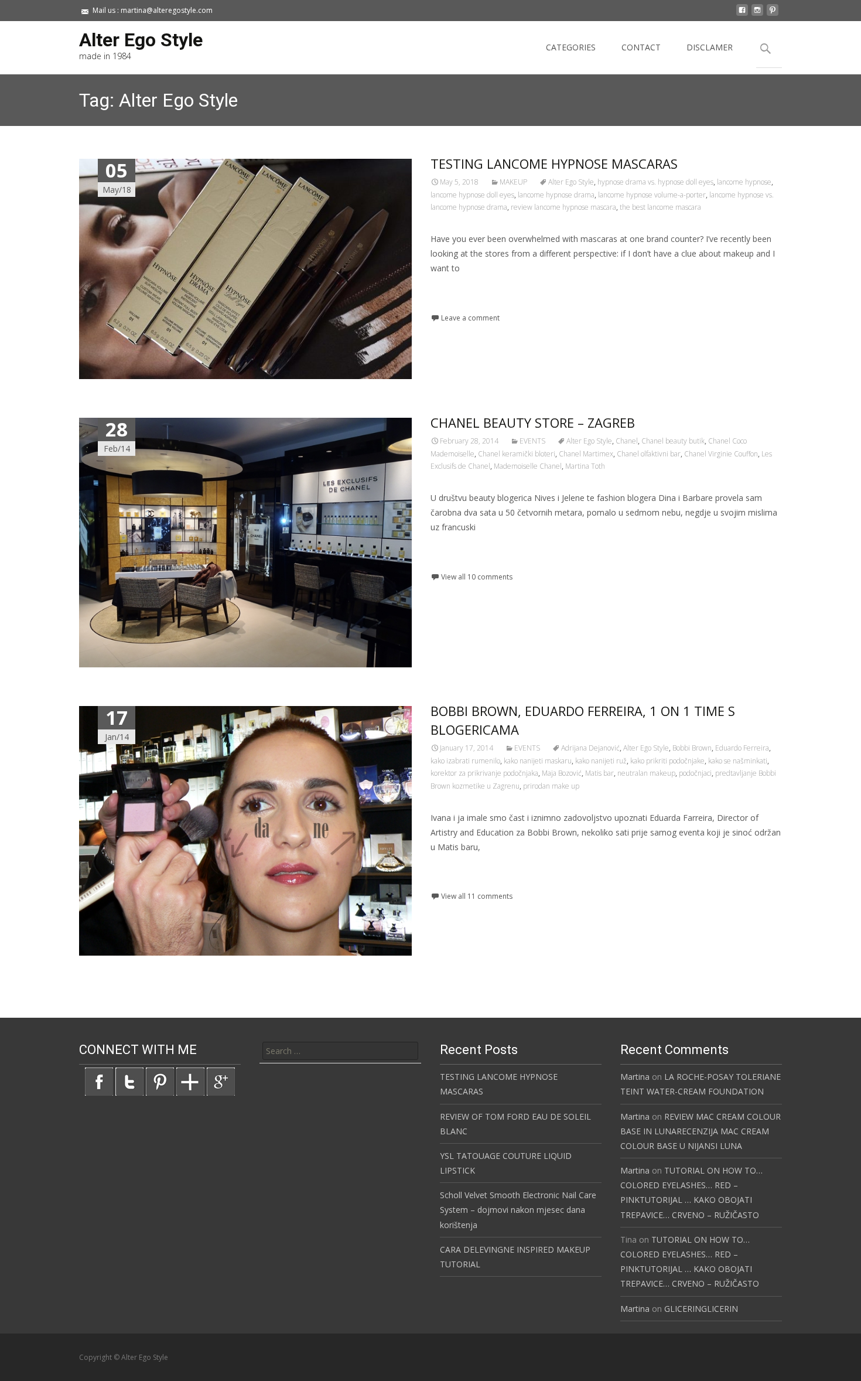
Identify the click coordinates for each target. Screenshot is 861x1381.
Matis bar (599, 773)
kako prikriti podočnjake (667, 761)
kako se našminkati (737, 761)
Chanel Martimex (586, 454)
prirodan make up (551, 786)
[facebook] (742, 14)
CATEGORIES (571, 47)
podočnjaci (695, 773)
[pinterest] (772, 14)
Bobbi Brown (692, 748)
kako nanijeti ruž (601, 761)
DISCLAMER (709, 47)
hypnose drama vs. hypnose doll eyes (655, 182)
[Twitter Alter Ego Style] (129, 1080)
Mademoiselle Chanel (528, 466)
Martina (635, 1076)
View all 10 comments (476, 577)
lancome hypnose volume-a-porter (652, 195)
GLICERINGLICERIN (701, 1308)
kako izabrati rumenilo (465, 761)
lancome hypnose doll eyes (472, 195)
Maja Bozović (562, 773)
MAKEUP (513, 182)
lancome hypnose (744, 182)
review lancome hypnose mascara (563, 207)
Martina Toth (585, 466)
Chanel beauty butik (673, 441)
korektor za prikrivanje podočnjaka (484, 773)
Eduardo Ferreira (742, 748)
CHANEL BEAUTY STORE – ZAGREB (532, 422)
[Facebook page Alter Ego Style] (99, 1080)
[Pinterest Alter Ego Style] (160, 1080)
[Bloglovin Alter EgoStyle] (190, 1080)
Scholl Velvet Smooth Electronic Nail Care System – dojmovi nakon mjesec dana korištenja (518, 1209)
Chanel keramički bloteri (516, 454)
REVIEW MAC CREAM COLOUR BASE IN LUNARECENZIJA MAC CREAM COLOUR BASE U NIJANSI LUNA (700, 1131)
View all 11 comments (476, 896)
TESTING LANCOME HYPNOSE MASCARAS (554, 163)
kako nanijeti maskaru (538, 761)
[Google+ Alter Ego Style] (221, 1080)
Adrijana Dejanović (590, 748)
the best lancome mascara (660, 207)
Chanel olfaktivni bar (649, 454)
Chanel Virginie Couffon (721, 454)
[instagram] (757, 14)
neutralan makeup (646, 773)
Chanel (627, 441)
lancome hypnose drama (556, 195)
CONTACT (641, 47)
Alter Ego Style (571, 182)
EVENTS (532, 441)
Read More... (456, 303)
